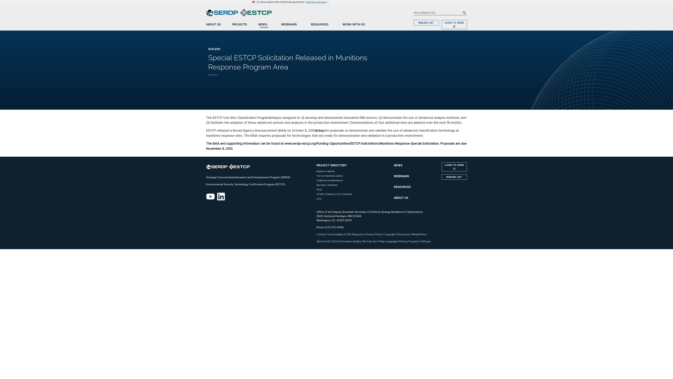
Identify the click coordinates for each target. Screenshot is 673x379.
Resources (319, 24)
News (262, 24)
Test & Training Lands (329, 176)
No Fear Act (370, 241)
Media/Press (419, 234)
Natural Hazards (327, 185)
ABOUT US (401, 198)
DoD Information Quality (346, 241)
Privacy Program (409, 241)
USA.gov (426, 241)
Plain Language (388, 241)
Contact (321, 234)
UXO (319, 199)
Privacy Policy (374, 234)
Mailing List (426, 22)
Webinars (289, 24)
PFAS (319, 189)
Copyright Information (397, 234)
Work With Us (353, 24)
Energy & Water (326, 171)
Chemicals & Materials (330, 180)
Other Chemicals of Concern (334, 194)
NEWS (398, 165)
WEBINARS (401, 176)
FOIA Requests (354, 234)
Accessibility (336, 234)
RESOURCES (402, 187)
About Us (213, 24)
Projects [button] (239, 24)
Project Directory (332, 165)
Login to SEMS (454, 22)
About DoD (323, 241)
